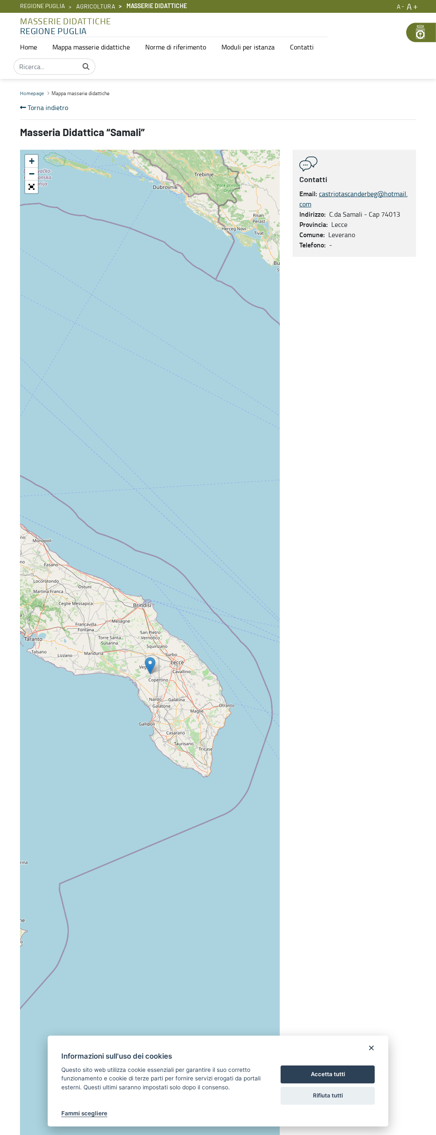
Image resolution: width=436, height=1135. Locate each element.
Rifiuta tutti (328, 1095)
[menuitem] (28, 47)
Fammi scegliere (84, 1113)
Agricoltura (95, 7)
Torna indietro (47, 107)
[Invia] (86, 66)
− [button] (31, 173)
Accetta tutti (328, 1074)
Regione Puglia (42, 6)
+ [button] (31, 161)
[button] (31, 186)
